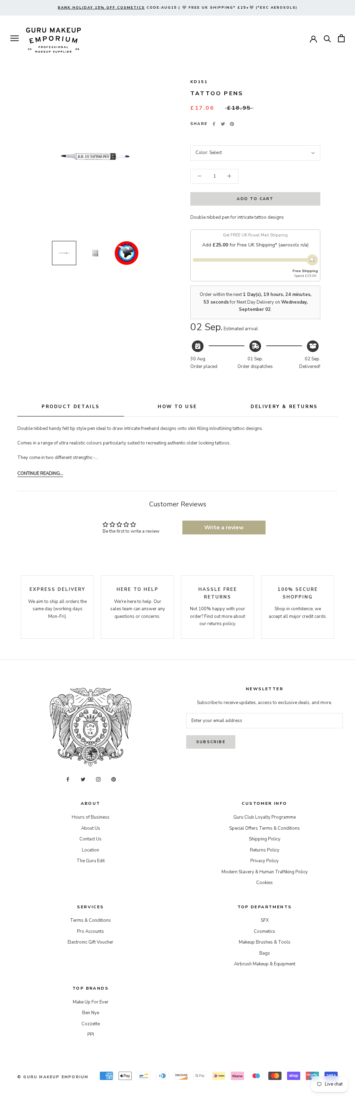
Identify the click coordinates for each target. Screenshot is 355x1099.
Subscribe (210, 742)
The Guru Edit (91, 861)
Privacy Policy (264, 861)
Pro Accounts (90, 931)
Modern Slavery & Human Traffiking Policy (265, 872)
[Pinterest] (232, 124)
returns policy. (221, 624)
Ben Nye (90, 1013)
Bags (264, 953)
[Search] (327, 38)
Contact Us (90, 839)
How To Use (177, 407)
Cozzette (90, 1024)
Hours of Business (91, 817)
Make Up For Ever (91, 1002)
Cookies (264, 883)
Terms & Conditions (90, 920)
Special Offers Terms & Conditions (264, 828)
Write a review (224, 527)
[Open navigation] (14, 38)
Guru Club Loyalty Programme (264, 817)
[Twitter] (223, 124)
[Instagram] (98, 779)
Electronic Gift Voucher (90, 942)
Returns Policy (264, 850)
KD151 (199, 81)
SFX (265, 920)
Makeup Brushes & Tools (265, 942)
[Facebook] (214, 124)
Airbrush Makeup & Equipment (264, 964)
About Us (90, 828)
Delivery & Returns (284, 407)
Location (90, 850)
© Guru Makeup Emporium (52, 1077)
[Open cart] (341, 38)
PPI (90, 1035)
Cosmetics (264, 931)
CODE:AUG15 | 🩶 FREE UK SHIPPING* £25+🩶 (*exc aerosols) (177, 7)
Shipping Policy (264, 839)
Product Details (71, 407)
